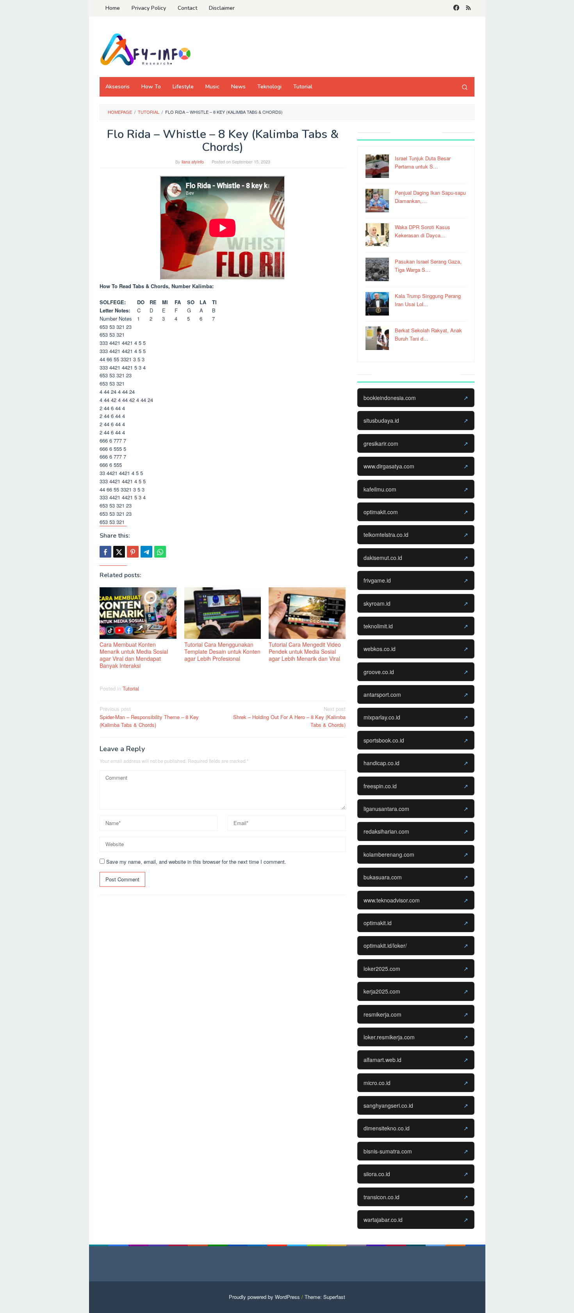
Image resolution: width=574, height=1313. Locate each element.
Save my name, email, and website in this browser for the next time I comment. (196, 861)
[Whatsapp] (160, 552)
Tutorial (131, 688)
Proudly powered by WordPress (264, 1296)
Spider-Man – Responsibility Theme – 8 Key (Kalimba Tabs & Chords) (149, 717)
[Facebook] (456, 8)
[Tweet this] (119, 552)
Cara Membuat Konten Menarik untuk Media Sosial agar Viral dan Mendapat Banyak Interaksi (134, 654)
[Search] (464, 87)
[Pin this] (133, 552)
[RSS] (468, 8)
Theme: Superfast (325, 1296)
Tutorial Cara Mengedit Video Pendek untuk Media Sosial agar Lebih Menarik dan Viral (305, 651)
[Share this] (105, 552)
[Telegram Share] (146, 552)
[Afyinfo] (148, 49)
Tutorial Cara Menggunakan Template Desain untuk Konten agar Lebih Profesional (222, 651)
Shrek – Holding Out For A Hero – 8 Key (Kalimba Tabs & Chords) (289, 717)
